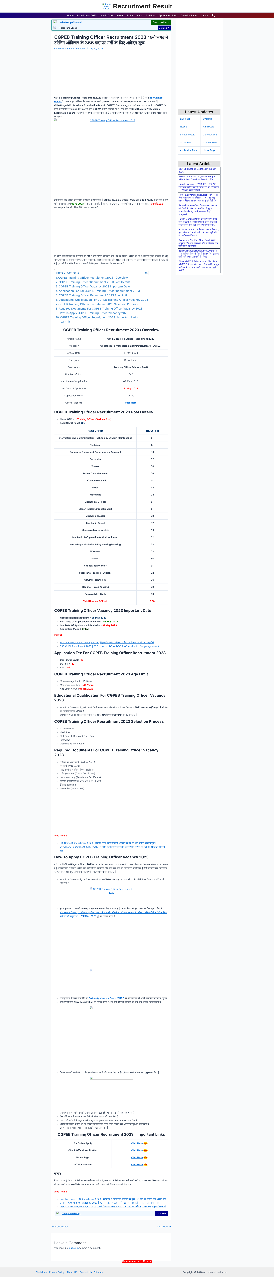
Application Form (188, 150)
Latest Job (185, 119)
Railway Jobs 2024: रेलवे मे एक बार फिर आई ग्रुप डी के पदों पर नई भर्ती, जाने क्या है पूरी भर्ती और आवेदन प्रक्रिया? (198, 232)
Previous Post (60, 1226)
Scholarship (186, 142)
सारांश (67, 321)
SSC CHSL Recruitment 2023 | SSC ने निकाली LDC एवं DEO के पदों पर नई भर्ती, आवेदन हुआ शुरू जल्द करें (109, 646)
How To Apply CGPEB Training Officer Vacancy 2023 (93, 313)
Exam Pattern (210, 142)
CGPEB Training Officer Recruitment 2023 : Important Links (99, 317)
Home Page (209, 150)
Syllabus (207, 119)
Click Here (137, 1143)
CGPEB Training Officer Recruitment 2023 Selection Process (98, 304)
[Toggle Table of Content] (145, 273)
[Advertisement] (137, 1269)
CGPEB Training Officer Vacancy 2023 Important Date (94, 286)
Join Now (164, 27)
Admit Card (208, 126)
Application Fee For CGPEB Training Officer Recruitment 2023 (99, 291)
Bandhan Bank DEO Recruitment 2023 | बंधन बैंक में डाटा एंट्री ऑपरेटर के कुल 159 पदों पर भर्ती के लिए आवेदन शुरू (113, 1199)
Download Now (161, 22)
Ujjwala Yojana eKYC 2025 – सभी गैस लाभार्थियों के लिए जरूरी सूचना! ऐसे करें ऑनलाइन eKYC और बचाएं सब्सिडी (199, 187)
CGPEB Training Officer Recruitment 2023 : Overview (93, 277)
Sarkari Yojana (187, 134)
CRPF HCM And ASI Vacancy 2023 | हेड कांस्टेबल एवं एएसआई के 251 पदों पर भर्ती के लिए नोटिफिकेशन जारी (110, 1202)
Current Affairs (210, 134)
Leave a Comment (64, 48)
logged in (73, 1247)
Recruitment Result (142, 6)
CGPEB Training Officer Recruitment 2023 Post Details (94, 282)
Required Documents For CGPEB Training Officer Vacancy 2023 (100, 308)
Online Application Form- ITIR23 (106, 998)
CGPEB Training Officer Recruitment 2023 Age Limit (93, 295)
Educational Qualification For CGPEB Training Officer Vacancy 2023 (103, 299)
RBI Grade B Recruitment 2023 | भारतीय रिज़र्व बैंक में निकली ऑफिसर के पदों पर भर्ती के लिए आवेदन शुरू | (108, 843)
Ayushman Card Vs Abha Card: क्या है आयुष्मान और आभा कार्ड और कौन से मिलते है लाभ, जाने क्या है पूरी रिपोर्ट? (199, 243)
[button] (213, 15)
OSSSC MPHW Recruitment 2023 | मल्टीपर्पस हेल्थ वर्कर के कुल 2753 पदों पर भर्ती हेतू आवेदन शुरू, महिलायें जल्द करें (113, 1206)
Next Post (164, 1226)
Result (183, 126)
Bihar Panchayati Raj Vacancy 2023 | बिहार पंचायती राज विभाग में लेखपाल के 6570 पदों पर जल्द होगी (107, 642)
